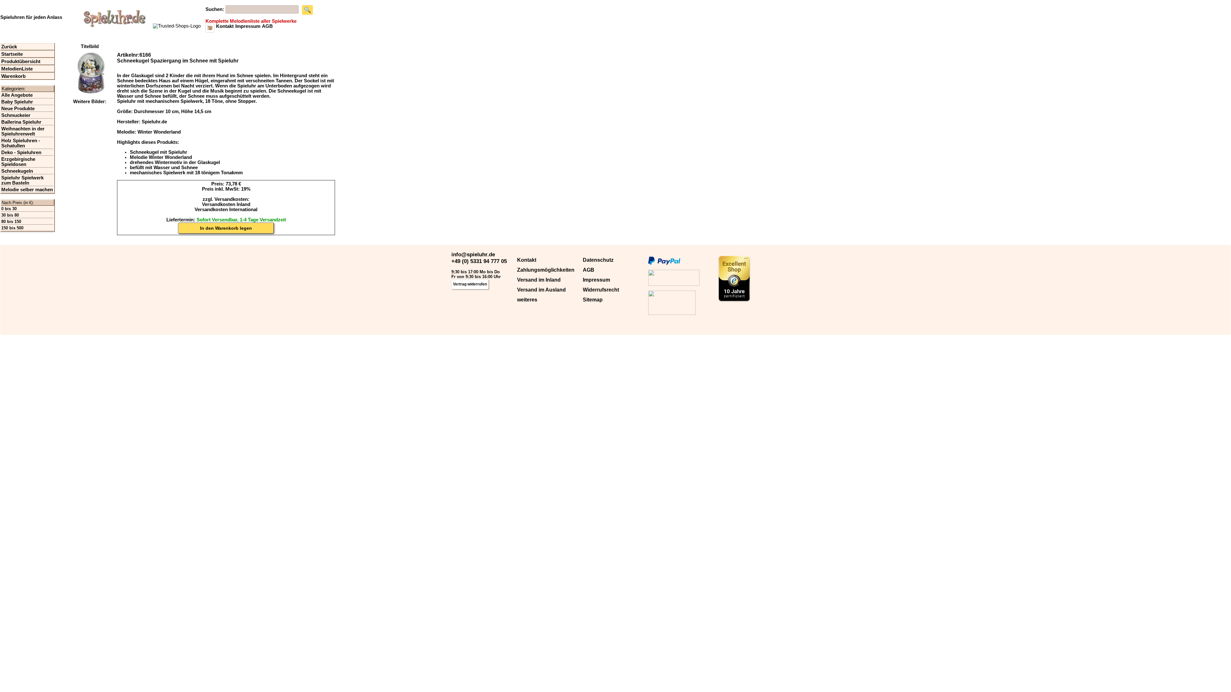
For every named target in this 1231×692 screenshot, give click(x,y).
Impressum (596, 280)
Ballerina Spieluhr (21, 122)
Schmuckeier (15, 115)
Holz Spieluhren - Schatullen (20, 143)
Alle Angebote (17, 95)
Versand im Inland (539, 280)
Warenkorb (13, 76)
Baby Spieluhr (17, 101)
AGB (588, 270)
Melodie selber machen (27, 189)
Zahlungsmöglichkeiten (545, 270)
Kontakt (526, 260)
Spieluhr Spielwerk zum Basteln (22, 180)
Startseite (12, 54)
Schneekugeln (17, 171)
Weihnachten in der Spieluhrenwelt (23, 131)
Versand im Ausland (541, 289)
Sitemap (593, 299)
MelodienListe (17, 68)
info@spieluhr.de (473, 254)
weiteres (527, 299)
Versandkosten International (226, 209)
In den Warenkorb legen (226, 228)
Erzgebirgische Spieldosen (18, 162)
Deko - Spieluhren (21, 152)
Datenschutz (598, 260)
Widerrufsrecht (601, 289)
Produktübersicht (20, 61)
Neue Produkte (18, 108)
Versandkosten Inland (226, 204)
